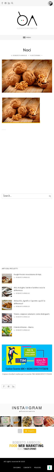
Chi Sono (16, 467)
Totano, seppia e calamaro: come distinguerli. (32, 314)
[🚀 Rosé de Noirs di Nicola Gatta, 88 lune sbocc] (38, 421)
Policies (37, 467)
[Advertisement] (27, 165)
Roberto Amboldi (20, 55)
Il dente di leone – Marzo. (24, 327)
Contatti (27, 467)
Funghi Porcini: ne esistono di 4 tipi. (28, 274)
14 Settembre (35, 55)
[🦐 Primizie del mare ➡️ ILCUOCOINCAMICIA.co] (48, 421)
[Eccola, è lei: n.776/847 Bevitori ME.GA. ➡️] (5, 421)
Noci (27, 49)
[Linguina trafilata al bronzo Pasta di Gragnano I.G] (27, 421)
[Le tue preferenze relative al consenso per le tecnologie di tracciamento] (49, 467)
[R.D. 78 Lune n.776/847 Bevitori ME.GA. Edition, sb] (16, 421)
